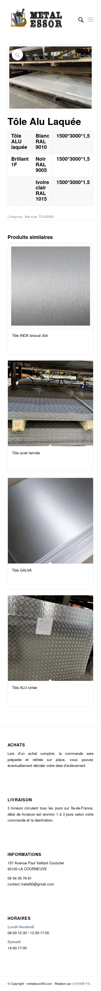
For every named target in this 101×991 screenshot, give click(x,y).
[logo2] (42, 19)
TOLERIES (46, 216)
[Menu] (90, 19)
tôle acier (31, 216)
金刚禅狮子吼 (81, 983)
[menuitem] (78, 19)
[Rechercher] (78, 19)
